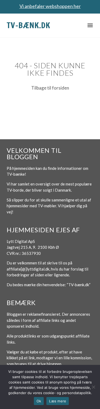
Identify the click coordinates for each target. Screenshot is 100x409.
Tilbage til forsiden (50, 88)
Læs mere (57, 401)
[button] (90, 25)
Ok (39, 401)
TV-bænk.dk (28, 25)
